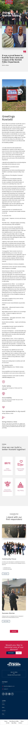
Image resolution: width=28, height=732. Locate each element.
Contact (4, 710)
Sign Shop (13, 722)
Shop (3, 714)
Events (7, 722)
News (3, 707)
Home (3, 704)
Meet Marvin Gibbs (14, 721)
